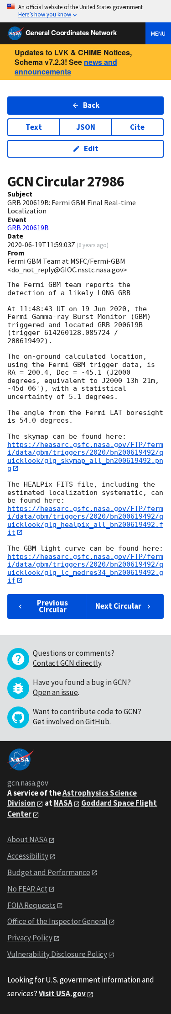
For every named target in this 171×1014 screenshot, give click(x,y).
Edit (91, 148)
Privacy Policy (29, 938)
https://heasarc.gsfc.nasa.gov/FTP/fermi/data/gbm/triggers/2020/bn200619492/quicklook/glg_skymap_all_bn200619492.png (85, 456)
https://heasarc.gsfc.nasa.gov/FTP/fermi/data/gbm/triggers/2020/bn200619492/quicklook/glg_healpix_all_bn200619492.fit (85, 520)
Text (34, 127)
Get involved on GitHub (71, 722)
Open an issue (55, 692)
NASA (63, 803)
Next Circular (118, 606)
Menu (158, 33)
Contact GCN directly (67, 663)
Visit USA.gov (62, 993)
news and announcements (66, 67)
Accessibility (27, 856)
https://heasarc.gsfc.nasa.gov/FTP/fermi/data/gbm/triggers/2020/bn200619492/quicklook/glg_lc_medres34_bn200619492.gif (85, 568)
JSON (85, 127)
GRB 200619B (28, 227)
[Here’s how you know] (85, 11)
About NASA (27, 839)
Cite (137, 127)
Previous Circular (52, 606)
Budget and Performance (48, 872)
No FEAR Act (27, 889)
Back (91, 105)
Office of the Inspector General (57, 921)
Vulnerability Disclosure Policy (57, 954)
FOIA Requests (31, 905)
